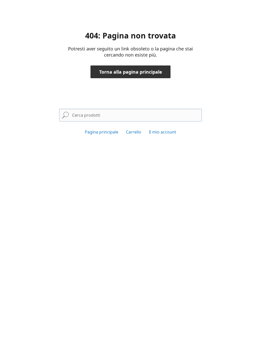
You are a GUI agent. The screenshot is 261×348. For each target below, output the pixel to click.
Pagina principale (101, 132)
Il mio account (162, 132)
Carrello (133, 132)
